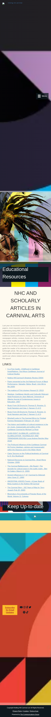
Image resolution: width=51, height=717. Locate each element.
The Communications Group (29, 714)
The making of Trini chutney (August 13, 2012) (25, 390)
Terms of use (34, 711)
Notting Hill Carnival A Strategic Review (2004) (25, 378)
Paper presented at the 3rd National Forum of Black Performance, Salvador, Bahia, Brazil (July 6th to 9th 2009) (27, 384)
